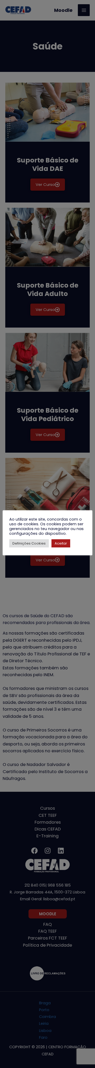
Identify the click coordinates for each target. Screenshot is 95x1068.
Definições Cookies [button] (29, 543)
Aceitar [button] (61, 543)
